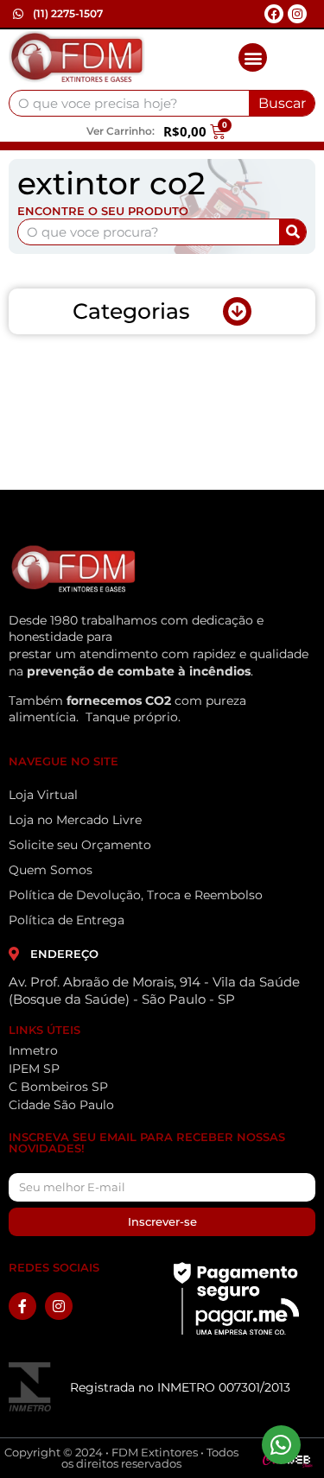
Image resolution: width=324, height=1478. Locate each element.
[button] (252, 57)
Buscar (282, 103)
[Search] (292, 231)
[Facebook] (273, 13)
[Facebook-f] (22, 1306)
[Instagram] (297, 13)
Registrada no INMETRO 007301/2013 (180, 1387)
